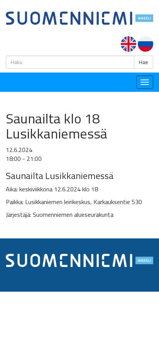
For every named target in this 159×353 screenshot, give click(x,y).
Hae (143, 62)
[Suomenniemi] (79, 17)
